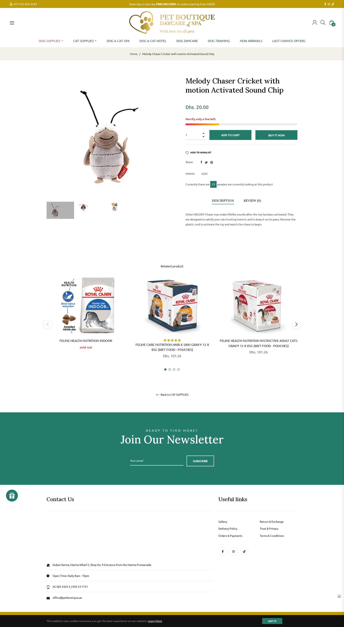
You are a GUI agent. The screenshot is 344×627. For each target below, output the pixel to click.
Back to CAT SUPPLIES (174, 394)
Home (134, 54)
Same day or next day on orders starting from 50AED (172, 4)
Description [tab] (223, 200)
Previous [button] (48, 324)
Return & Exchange (272, 521)
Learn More (155, 621)
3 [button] (174, 369)
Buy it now (276, 135)
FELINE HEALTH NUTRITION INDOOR (86, 340)
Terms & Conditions (272, 535)
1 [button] (165, 369)
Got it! (272, 621)
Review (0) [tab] (253, 200)
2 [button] (170, 369)
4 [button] (178, 369)
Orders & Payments (230, 535)
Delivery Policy (227, 528)
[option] (86, 320)
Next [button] (296, 324)
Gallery (222, 521)
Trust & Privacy (269, 528)
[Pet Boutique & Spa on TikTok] (333, 4)
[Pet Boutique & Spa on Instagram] (329, 4)
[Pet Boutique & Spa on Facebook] (325, 4)
